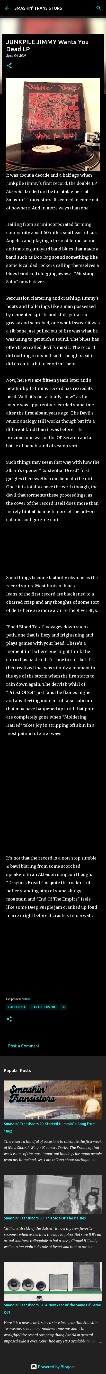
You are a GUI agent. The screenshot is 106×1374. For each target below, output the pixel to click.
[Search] (99, 8)
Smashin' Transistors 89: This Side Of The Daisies (45, 1218)
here (28, 999)
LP (63, 1007)
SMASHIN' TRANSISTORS (38, 8)
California (16, 1007)
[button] (9, 66)
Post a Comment (23, 1046)
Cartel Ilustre (43, 1007)
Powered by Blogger (56, 1367)
